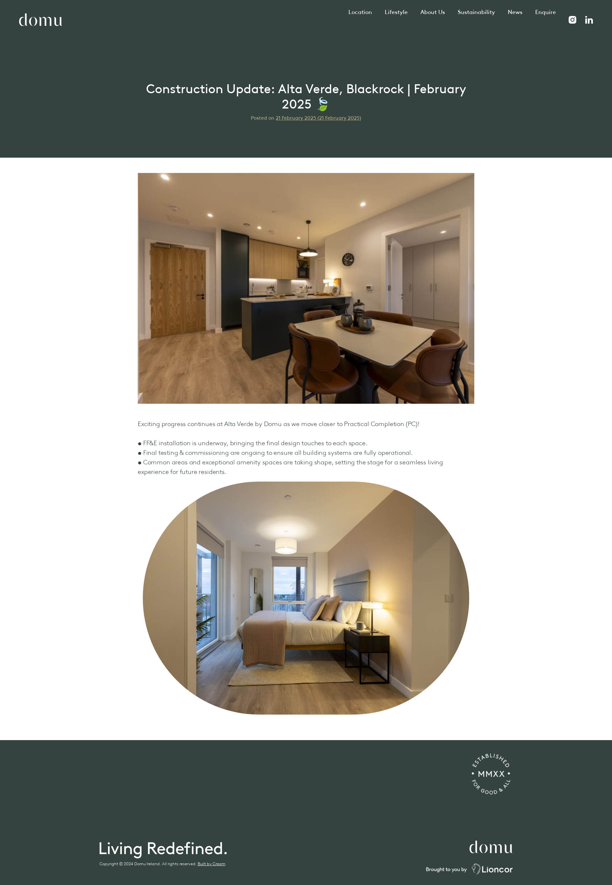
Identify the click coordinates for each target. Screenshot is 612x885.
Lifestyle (396, 12)
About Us (432, 12)
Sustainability (476, 12)
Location (360, 12)
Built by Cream (211, 863)
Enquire (545, 12)
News (515, 12)
